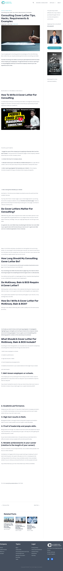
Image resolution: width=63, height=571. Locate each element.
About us (2, 551)
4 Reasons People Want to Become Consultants (20, 527)
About (59, 2)
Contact (2, 553)
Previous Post (5, 505)
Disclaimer (34, 553)
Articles (52, 2)
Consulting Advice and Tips (22, 551)
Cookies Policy (35, 551)
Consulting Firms (20, 553)
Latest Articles (3, 549)
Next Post (37, 505)
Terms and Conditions (37, 549)
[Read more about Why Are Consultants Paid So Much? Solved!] (32, 520)
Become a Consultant (42, 2)
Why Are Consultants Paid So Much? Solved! (31, 527)
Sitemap (34, 555)
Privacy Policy (35, 547)
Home (1, 547)
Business (18, 557)
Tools (17, 559)
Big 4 (17, 547)
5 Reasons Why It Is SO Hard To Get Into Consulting (8, 525)
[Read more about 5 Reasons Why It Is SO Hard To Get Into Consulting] (9, 519)
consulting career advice (12, 483)
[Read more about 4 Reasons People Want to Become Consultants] (21, 520)
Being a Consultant (20, 555)
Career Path (18, 549)
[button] (33, 3)
